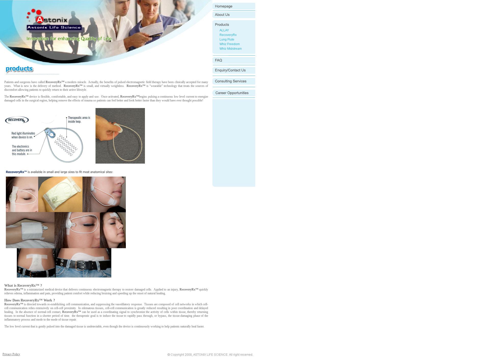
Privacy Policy (11, 354)
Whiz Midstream (231, 48)
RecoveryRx (228, 35)
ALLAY (224, 30)
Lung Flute (227, 39)
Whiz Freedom (230, 44)
